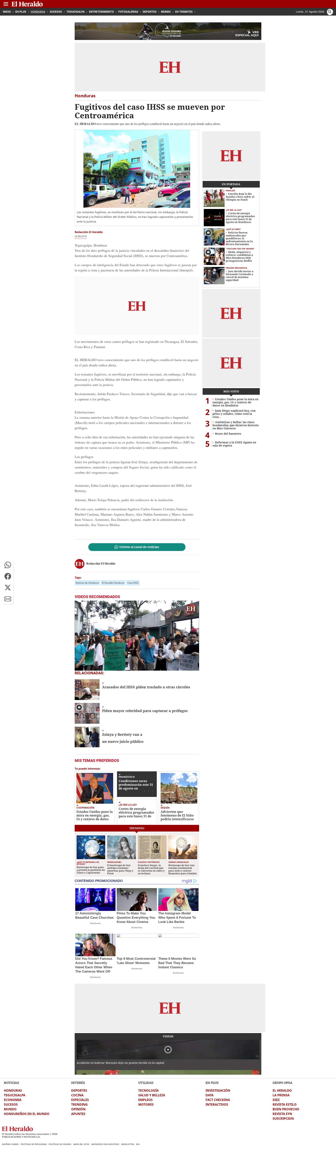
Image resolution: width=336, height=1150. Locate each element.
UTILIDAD (145, 1083)
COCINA (77, 1095)
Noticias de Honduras (87, 582)
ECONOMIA (12, 1100)
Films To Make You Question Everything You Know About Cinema (136, 917)
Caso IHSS (133, 582)
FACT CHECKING (218, 1100)
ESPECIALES (80, 1100)
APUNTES (78, 1114)
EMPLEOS (145, 1100)
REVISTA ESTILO (285, 1104)
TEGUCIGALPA (14, 1095)
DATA (210, 1095)
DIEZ (276, 1100)
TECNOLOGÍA (148, 1090)
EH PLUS (212, 1083)
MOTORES (146, 1104)
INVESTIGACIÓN (218, 1090)
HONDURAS (13, 1090)
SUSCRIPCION (283, 1118)
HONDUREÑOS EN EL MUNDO (26, 1114)
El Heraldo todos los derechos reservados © (30, 1133)
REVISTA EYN (282, 1114)
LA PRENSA (281, 1095)
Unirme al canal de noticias (139, 547)
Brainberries (95, 923)
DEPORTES (79, 1090)
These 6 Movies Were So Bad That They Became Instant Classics (177, 963)
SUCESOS (11, 1104)
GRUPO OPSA (282, 1083)
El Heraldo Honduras (113, 582)
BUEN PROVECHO (286, 1109)
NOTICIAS (11, 1083)
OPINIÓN (78, 1109)
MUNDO (10, 1109)
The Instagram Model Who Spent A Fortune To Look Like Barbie (177, 917)
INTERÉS (78, 1083)
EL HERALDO (282, 1090)
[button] (8, 565)
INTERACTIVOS (217, 1104)
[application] (137, 636)
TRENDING (79, 1104)
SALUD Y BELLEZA (151, 1095)
